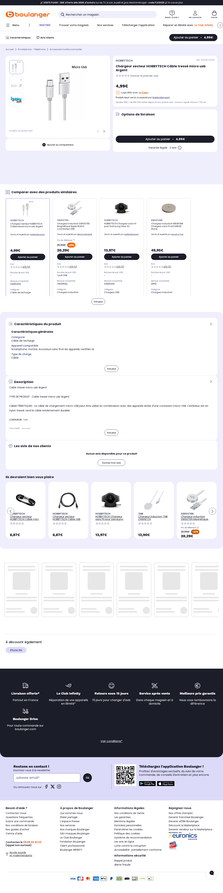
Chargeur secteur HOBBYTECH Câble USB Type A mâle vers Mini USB (66, 520)
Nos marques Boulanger (74, 829)
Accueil (10, 49)
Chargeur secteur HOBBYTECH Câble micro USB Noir (25, 519)
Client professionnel (72, 845)
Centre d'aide (14, 833)
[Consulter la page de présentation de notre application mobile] (147, 783)
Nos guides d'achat (17, 829)
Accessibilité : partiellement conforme (138, 850)
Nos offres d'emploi (181, 813)
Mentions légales (124, 821)
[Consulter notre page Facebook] (46, 788)
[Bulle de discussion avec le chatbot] (211, 873)
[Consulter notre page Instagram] (59, 788)
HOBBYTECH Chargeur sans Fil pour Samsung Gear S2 (109, 519)
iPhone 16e (16, 650)
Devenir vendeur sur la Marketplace (190, 829)
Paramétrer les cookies (128, 829)
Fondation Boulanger (73, 841)
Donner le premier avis (144, 75)
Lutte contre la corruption (130, 845)
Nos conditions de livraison (22, 825)
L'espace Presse (70, 821)
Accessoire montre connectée (66, 49)
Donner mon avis (111, 462)
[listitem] (16, 83)
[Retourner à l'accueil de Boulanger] (27, 15)
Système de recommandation (133, 837)
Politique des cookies (127, 833)
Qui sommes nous (71, 813)
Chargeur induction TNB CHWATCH (153, 518)
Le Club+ (144, 92)
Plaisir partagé (68, 817)
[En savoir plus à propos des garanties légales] (180, 148)
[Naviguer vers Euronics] (193, 836)
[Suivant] (104, 131)
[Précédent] (98, 131)
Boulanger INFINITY (71, 850)
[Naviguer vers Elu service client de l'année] (193, 845)
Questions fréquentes (19, 817)
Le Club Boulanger (71, 837)
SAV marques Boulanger (75, 833)
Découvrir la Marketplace (184, 825)
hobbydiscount (161, 97)
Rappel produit (123, 860)
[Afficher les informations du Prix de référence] (74, 240)
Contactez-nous (16, 813)
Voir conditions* (111, 741)
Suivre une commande (20, 821)
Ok (87, 777)
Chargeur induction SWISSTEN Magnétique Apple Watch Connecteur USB (194, 520)
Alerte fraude (122, 864)
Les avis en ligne (124, 841)
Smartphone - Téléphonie (31, 49)
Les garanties (122, 817)
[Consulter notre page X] (53, 788)
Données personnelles (128, 825)
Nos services (67, 825)
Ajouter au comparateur (60, 144)
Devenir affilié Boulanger (184, 821)
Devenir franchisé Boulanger (186, 817)
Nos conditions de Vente (129, 813)
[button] (220, 25)
